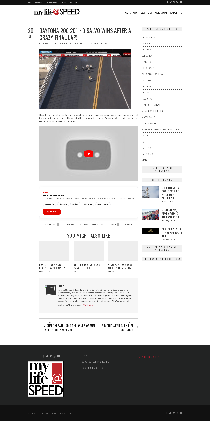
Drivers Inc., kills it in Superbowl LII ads (172, 232)
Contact (173, 12)
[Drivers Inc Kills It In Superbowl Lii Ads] (150, 231)
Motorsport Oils (49, 204)
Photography (149, 123)
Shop (30, 2)
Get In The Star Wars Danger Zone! (87, 267)
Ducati (53, 43)
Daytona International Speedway (74, 225)
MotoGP (74, 43)
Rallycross (148, 153)
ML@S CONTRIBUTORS (152, 110)
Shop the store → (52, 212)
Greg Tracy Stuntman (153, 74)
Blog (143, 12)
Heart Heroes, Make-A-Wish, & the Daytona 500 (171, 213)
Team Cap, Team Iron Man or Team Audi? (120, 267)
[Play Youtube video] (88, 153)
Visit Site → (88, 305)
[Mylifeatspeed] (167, 2)
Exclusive (147, 49)
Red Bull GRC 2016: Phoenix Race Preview (52, 267)
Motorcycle (86, 43)
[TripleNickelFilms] (181, 2)
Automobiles (148, 37)
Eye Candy (147, 55)
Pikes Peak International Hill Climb (160, 129)
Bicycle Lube (63, 204)
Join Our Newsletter (68, 2)
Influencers (148, 92)
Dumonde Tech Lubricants (46, 2)
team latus (111, 225)
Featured (63, 43)
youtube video (126, 225)
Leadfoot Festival (151, 104)
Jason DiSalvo (97, 225)
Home (125, 12)
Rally (145, 141)
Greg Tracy (148, 67)
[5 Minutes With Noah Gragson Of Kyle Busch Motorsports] (150, 192)
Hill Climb (147, 80)
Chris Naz (43, 43)
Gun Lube (75, 204)
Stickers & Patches (103, 204)
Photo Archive (161, 12)
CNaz (106, 43)
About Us (134, 12)
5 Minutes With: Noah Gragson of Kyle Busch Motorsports (171, 193)
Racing (145, 135)
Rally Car (147, 147)
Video (96, 43)
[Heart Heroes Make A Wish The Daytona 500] (150, 214)
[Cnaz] (50, 290)
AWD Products (88, 204)
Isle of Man (148, 98)
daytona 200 (50, 225)
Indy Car (146, 86)
